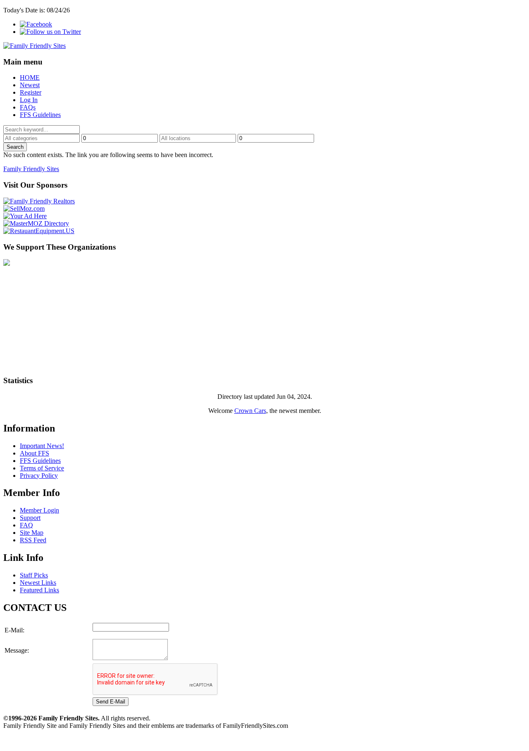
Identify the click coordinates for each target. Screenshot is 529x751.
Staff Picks (34, 575)
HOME (30, 77)
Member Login (39, 510)
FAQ (26, 525)
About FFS (34, 453)
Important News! (42, 445)
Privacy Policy (39, 475)
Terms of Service (42, 468)
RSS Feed (33, 540)
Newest (30, 84)
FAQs (28, 107)
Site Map (31, 532)
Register (30, 92)
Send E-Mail (110, 702)
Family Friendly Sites (31, 168)
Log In (29, 99)
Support (30, 517)
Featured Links (39, 590)
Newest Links (38, 582)
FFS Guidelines (40, 114)
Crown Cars (250, 410)
